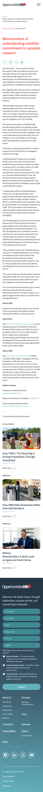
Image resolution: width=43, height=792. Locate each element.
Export (25, 731)
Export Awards (27, 736)
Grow (24, 714)
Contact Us (8, 724)
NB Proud (6, 718)
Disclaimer (7, 785)
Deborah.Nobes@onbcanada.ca (15, 406)
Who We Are (7, 702)
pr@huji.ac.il (34, 398)
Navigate (26, 697)
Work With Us (7, 710)
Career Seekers (8, 714)
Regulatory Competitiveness (27, 703)
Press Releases (9, 776)
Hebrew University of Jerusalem (19, 324)
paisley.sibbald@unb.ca (12, 393)
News (5, 741)
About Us (7, 697)
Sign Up (21, 687)
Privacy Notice (8, 781)
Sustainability (9, 731)
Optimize (26, 724)
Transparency (7, 706)
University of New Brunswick (18, 356)
